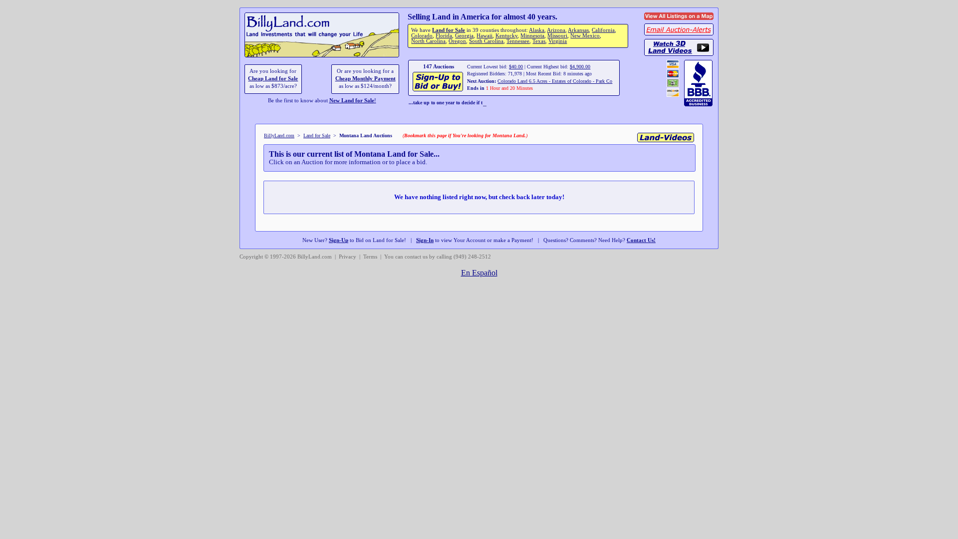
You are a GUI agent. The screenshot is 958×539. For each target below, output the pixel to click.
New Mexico (585, 35)
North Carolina (428, 41)
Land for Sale (448, 30)
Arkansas (578, 30)
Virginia (557, 41)
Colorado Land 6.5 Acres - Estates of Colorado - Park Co (554, 81)
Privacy (347, 257)
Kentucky (506, 35)
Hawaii (484, 35)
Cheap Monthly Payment (365, 78)
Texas (538, 41)
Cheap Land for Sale (273, 78)
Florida (444, 35)
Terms (370, 257)
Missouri (557, 35)
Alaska (536, 30)
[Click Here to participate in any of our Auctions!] (438, 90)
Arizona (556, 30)
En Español (479, 273)
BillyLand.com (279, 135)
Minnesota (532, 35)
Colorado (422, 35)
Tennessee (517, 41)
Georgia (464, 35)
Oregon (457, 41)
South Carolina (486, 41)
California (603, 30)
